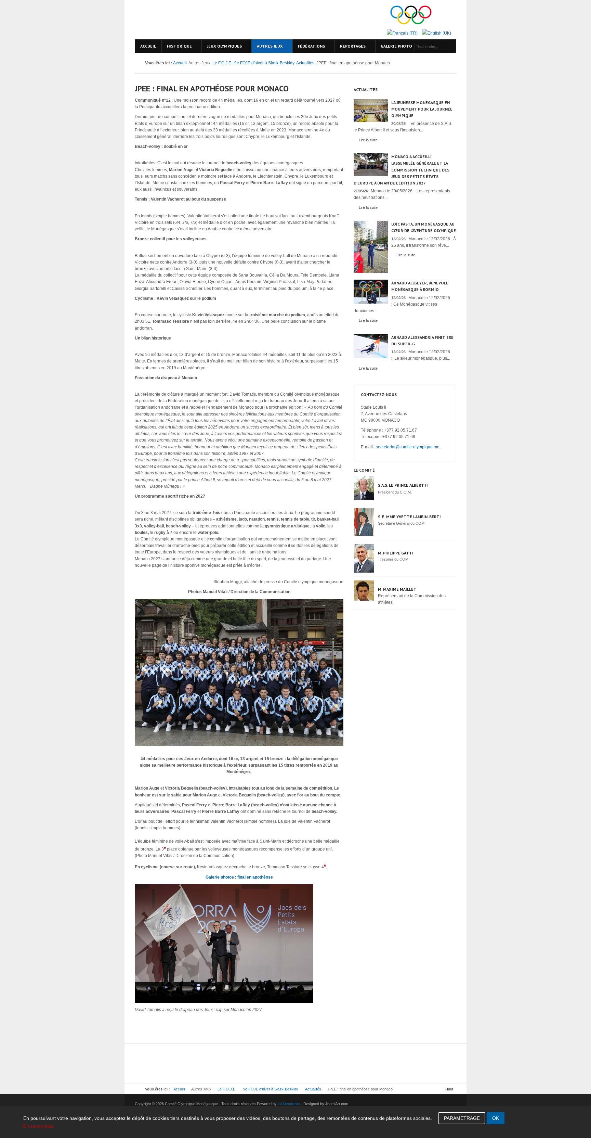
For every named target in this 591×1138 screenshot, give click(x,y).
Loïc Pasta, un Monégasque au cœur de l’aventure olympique (423, 227)
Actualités (305, 63)
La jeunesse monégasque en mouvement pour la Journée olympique (421, 109)
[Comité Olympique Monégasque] (193, 19)
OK (495, 1118)
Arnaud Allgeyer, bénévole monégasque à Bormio (419, 286)
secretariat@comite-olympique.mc (407, 447)
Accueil (180, 63)
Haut (449, 1089)
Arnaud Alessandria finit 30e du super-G (422, 340)
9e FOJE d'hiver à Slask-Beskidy (264, 63)
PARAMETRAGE (462, 1118)
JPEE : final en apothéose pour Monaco (212, 88)
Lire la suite (368, 140)
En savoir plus (38, 1126)
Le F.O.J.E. (222, 63)
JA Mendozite (289, 1104)
